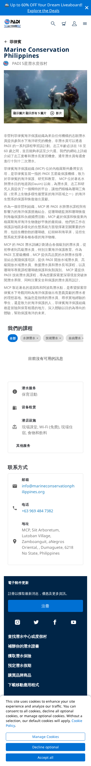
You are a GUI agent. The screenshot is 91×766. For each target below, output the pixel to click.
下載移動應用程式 (23, 684)
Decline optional (45, 747)
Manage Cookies (45, 736)
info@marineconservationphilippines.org (48, 488)
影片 (59, 113)
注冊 (45, 606)
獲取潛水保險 (19, 655)
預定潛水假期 (19, 665)
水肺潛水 (29, 338)
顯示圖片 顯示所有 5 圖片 (29, 113)
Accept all (45, 757)
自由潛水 (75, 338)
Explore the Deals (43, 10)
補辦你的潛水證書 (23, 646)
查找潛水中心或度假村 (27, 636)
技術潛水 (52, 338)
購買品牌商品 (19, 675)
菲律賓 (14, 41)
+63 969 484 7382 (37, 510)
